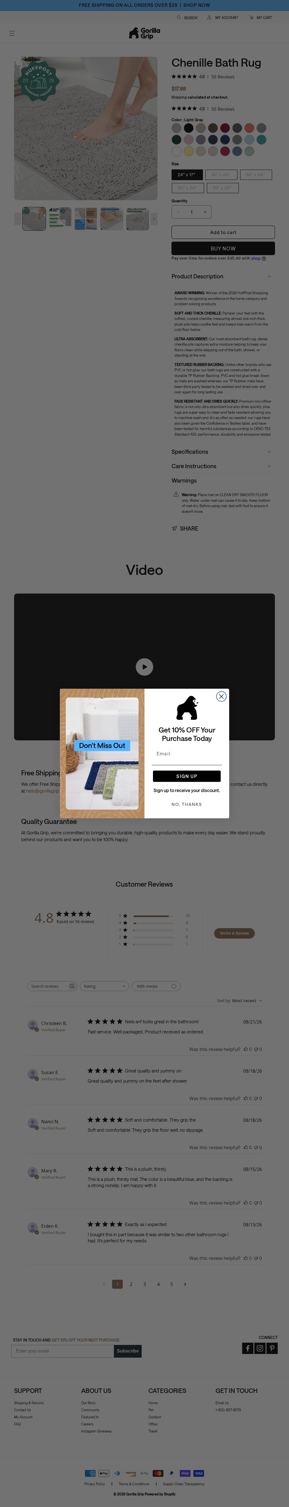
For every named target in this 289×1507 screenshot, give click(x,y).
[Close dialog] (221, 696)
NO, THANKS (187, 804)
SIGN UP (187, 776)
